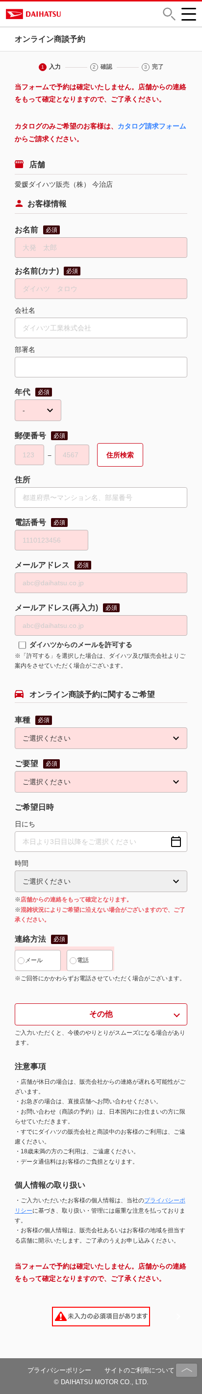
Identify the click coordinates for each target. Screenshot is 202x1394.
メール (34, 960)
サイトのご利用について (139, 1370)
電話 (83, 960)
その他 (101, 1014)
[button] (169, 14)
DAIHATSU (71, 14)
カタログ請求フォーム (152, 126)
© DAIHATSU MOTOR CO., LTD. (101, 1382)
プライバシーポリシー (59, 1370)
